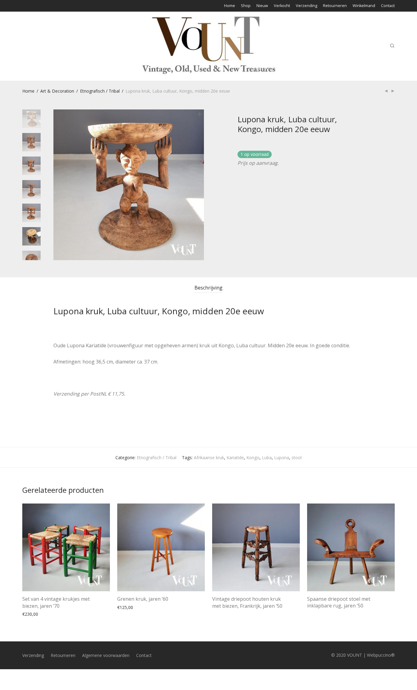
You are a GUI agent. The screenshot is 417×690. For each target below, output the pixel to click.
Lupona (281, 457)
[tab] (208, 288)
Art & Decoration (57, 91)
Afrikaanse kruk (209, 457)
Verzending (306, 6)
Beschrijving (208, 287)
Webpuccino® (381, 655)
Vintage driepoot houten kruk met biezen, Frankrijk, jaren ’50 (247, 602)
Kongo (252, 457)
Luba (267, 457)
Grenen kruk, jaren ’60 (142, 599)
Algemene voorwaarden (105, 655)
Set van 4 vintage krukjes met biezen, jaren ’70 (56, 602)
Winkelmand (364, 6)
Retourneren (335, 6)
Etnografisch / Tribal (100, 91)
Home (229, 6)
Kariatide (235, 457)
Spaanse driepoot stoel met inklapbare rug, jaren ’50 (338, 602)
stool (297, 457)
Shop (246, 6)
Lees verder (220, 613)
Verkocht (282, 6)
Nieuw (262, 6)
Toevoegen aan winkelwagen (48, 614)
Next (200, 185)
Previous (57, 185)
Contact (388, 6)
